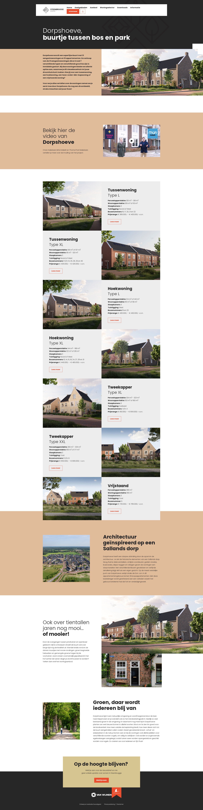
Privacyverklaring (110, 804)
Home (69, 7)
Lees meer (114, 221)
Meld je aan (101, 780)
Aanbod (93, 7)
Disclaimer (120, 804)
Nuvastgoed (97, 804)
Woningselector (107, 7)
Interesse (73, 11)
